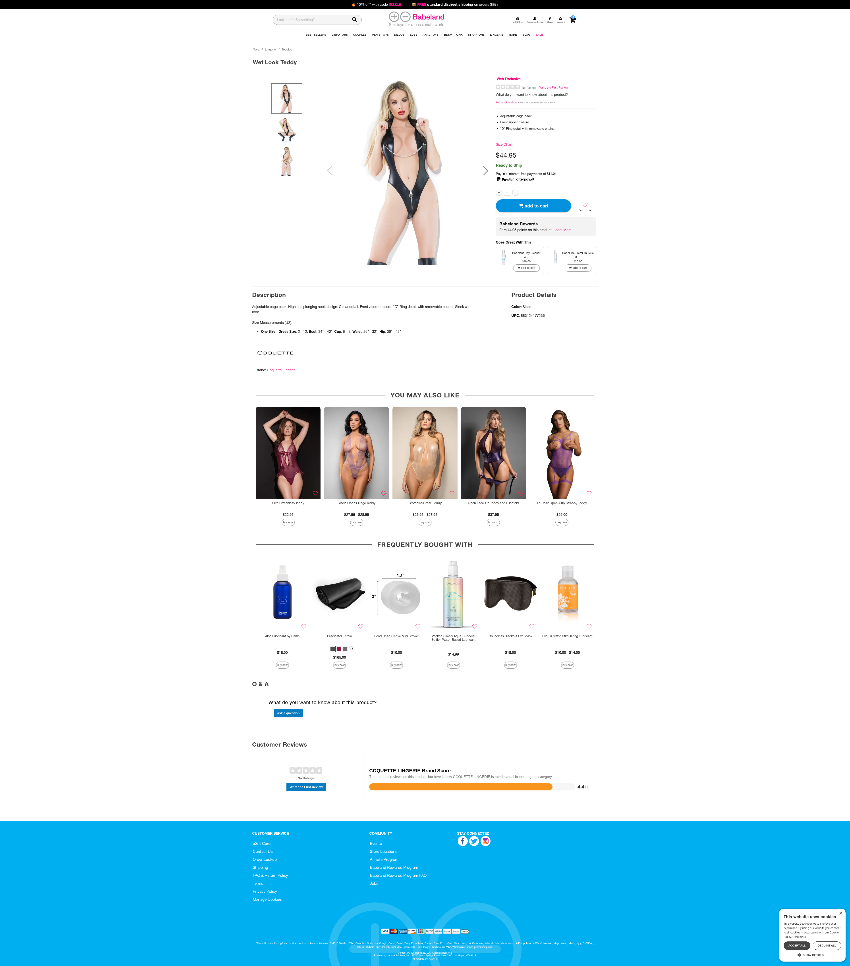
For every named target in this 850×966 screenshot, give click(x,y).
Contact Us (263, 851)
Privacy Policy (265, 891)
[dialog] (812, 935)
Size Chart (504, 144)
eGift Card (261, 843)
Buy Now (288, 522)
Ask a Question (506, 102)
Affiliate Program (384, 859)
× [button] (840, 913)
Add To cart (536, 206)
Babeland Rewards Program (394, 867)
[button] (486, 170)
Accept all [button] (797, 945)
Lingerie (270, 49)
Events (376, 843)
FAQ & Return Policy (270, 875)
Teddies (287, 49)
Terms (258, 883)
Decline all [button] (827, 945)
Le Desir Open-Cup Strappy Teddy (562, 503)
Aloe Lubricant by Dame (282, 636)
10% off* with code (376, 4)
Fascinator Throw (339, 636)
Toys (256, 49)
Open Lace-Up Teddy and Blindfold (493, 503)
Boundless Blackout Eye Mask (510, 636)
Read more (799, 937)
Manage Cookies (267, 899)
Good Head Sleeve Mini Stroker (396, 636)
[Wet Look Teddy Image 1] (407, 170)
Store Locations (383, 851)
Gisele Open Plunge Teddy (356, 503)
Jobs (374, 883)
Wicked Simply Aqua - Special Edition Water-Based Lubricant (453, 638)
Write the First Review (553, 87)
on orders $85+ (455, 4)
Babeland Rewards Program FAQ (398, 875)
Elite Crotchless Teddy (288, 503)
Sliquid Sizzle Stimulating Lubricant (567, 636)
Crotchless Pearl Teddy (425, 503)
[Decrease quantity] (499, 193)
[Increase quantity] (515, 193)
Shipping (260, 867)
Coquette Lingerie (281, 370)
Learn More (562, 230)
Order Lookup (265, 859)
